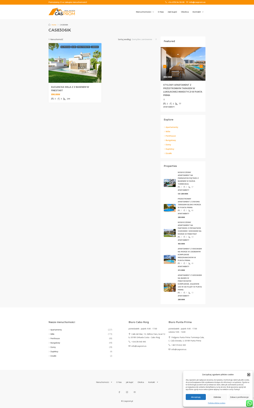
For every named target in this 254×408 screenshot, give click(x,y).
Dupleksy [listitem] (170, 149)
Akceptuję (196, 397)
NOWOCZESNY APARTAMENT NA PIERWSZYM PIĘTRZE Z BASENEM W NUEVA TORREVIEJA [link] (188, 178)
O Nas (161, 12)
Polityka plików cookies (216, 403)
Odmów (217, 397)
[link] (183, 64)
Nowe (74, 47)
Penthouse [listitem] (171, 135)
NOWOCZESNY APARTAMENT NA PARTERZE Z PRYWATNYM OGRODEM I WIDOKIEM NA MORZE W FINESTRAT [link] (189, 228)
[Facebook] (119, 392)
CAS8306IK (94, 47)
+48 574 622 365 (178, 345)
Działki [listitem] (169, 153)
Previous (164, 66)
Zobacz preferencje (239, 397)
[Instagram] (127, 392)
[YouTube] (134, 392)
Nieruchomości (143, 12)
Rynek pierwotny (84, 47)
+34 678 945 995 (138, 341)
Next (201, 66)
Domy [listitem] (168, 144)
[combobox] (144, 39)
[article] (183, 79)
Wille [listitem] (168, 131)
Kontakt (197, 12)
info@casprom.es (138, 346)
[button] (248, 374)
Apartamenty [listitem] (172, 127)
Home (54, 25)
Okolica (185, 12)
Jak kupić (172, 12)
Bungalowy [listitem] (171, 140)
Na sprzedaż (65, 47)
